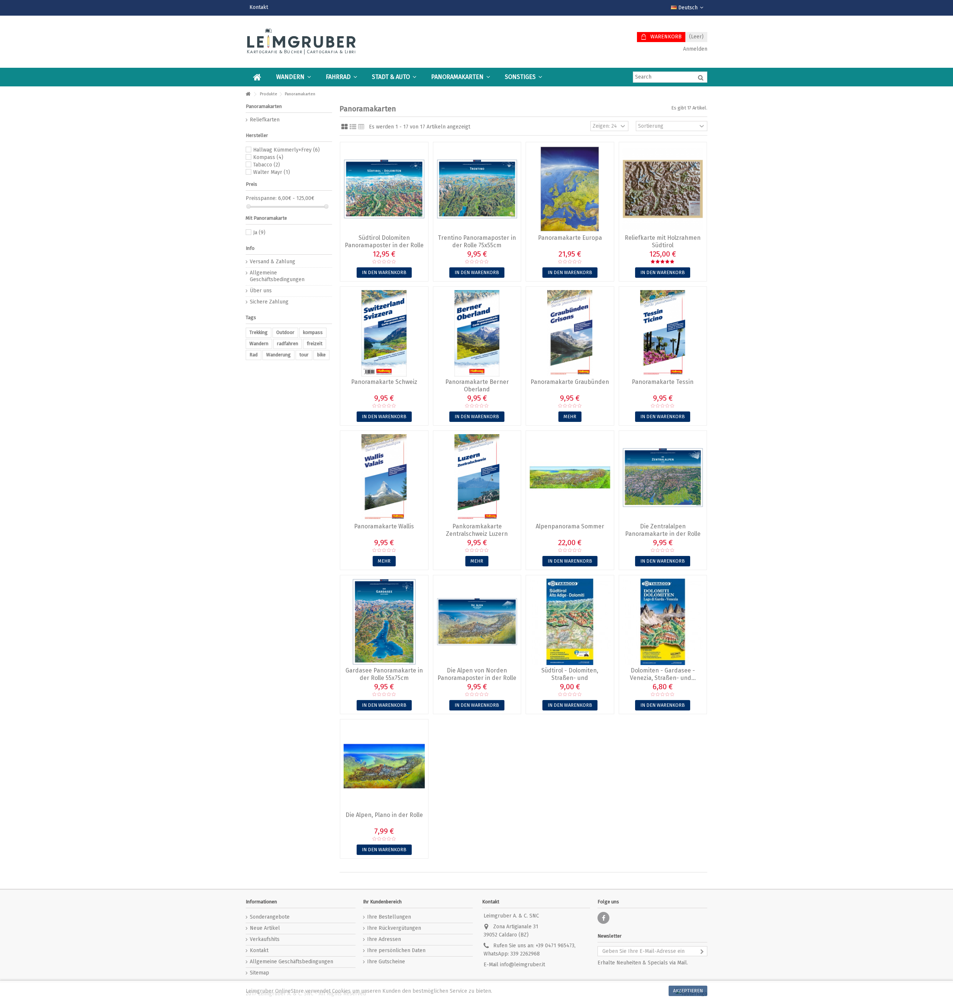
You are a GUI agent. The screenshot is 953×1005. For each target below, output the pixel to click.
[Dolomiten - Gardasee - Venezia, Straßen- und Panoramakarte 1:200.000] (663, 622)
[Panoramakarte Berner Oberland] (477, 333)
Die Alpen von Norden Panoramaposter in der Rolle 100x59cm (476, 678)
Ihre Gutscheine (386, 961)
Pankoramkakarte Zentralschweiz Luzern (477, 530)
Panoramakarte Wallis (384, 526)
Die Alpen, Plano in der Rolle (384, 814)
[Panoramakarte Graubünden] (570, 333)
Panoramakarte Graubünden (569, 381)
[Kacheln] (344, 127)
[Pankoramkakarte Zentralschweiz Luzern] (477, 477)
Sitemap (259, 973)
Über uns (261, 290)
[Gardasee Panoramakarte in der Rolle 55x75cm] (384, 622)
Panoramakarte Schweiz (384, 381)
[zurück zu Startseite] (248, 94)
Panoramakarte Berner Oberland (477, 385)
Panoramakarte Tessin (663, 381)
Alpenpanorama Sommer (570, 526)
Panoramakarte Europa (570, 237)
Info (250, 248)
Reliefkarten (265, 120)
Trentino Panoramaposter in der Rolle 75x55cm (477, 241)
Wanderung (278, 354)
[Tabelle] (361, 127)
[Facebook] (603, 918)
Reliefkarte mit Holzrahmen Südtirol (663, 241)
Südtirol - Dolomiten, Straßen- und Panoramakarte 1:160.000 (569, 678)
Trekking (258, 332)
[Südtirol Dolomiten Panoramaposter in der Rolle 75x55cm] (384, 189)
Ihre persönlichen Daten (396, 950)
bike (321, 354)
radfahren (287, 343)
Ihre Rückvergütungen (394, 928)
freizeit (314, 343)
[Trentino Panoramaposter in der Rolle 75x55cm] (477, 189)
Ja (259, 232)
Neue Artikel (265, 928)
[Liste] (353, 127)
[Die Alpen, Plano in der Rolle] (384, 766)
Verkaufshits (265, 939)
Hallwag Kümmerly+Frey (286, 150)
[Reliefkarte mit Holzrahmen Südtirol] (663, 189)
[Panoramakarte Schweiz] (384, 333)
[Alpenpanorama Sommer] (570, 477)
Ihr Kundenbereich (382, 901)
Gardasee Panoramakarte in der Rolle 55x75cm (384, 674)
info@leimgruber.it (522, 964)
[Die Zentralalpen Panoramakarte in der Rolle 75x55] (663, 477)
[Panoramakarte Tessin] (663, 333)
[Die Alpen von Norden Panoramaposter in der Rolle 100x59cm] (477, 622)
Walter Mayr (271, 172)
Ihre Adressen (384, 939)
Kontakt (258, 7)
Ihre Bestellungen (389, 917)
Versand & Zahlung (272, 261)
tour (304, 354)
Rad (253, 354)
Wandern (258, 343)
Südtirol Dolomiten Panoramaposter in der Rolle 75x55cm (384, 245)
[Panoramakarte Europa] (570, 189)
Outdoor (285, 332)
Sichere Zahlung (269, 302)
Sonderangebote (270, 917)
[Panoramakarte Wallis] (384, 477)
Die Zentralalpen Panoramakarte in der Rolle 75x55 (663, 534)
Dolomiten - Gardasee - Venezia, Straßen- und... (663, 674)
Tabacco (266, 165)
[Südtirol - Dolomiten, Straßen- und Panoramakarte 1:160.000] (570, 622)
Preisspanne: (261, 198)
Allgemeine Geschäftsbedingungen (277, 276)
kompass (313, 332)
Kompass (268, 157)
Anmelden (694, 49)
